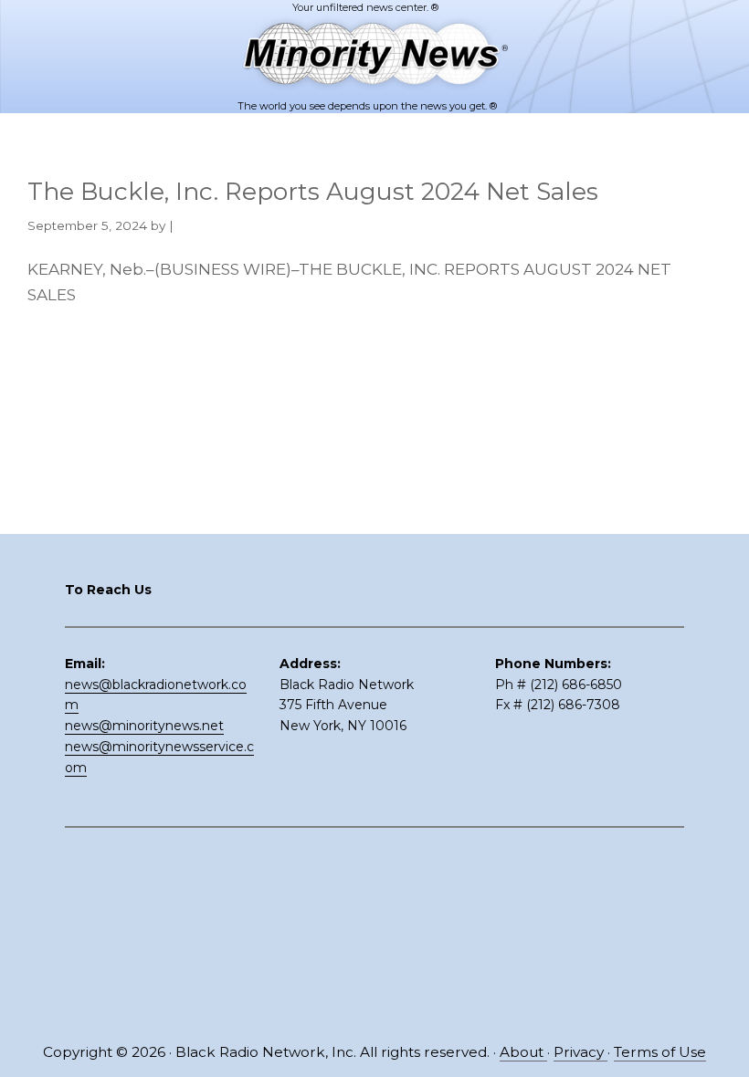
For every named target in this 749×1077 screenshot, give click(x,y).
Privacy (580, 1052)
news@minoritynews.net (144, 725)
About (523, 1052)
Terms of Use (660, 1052)
